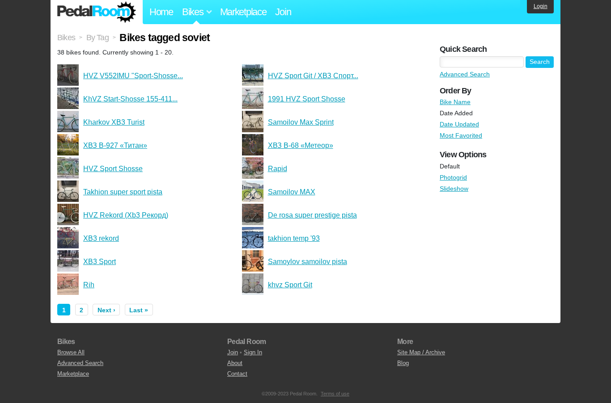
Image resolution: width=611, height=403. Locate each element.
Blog (403, 363)
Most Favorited (461, 135)
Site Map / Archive (421, 352)
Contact (237, 373)
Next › (106, 310)
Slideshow (454, 188)
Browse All (71, 352)
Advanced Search (465, 74)
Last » (138, 310)
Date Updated (459, 124)
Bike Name (455, 101)
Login (540, 6)
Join (283, 11)
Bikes (66, 37)
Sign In (253, 352)
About (234, 363)
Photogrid (453, 177)
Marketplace (243, 11)
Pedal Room (96, 12)
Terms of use (335, 393)
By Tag (97, 37)
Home (161, 11)
